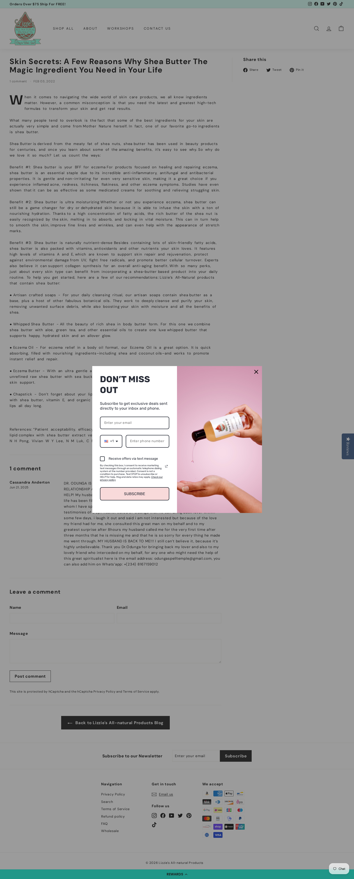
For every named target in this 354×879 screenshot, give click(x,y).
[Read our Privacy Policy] (166, 466)
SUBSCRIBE (134, 494)
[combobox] (111, 441)
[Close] (256, 372)
